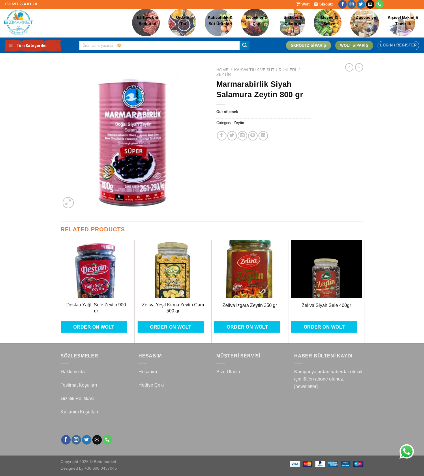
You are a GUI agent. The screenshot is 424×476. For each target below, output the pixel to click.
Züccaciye (366, 17)
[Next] (361, 291)
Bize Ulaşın (228, 371)
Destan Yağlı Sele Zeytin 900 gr (96, 307)
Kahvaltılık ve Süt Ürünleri (265, 70)
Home (222, 70)
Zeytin (223, 74)
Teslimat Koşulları (79, 385)
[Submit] (244, 45)
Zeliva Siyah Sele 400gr (326, 305)
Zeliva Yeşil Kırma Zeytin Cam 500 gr (173, 307)
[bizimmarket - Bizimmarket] (33, 23)
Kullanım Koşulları (79, 411)
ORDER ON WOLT (94, 327)
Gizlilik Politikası (77, 398)
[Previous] (61, 291)
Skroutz (325, 4)
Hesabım (147, 371)
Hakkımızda (73, 371)
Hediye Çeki (151, 385)
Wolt (304, 4)
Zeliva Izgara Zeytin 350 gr (249, 305)
